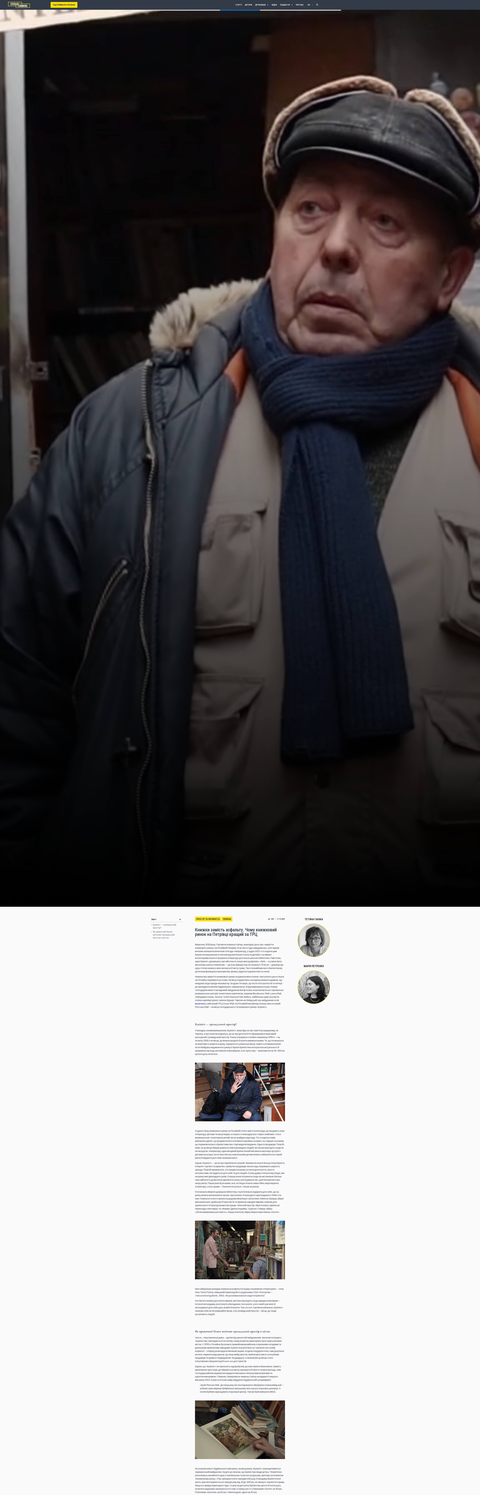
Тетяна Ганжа (314, 919)
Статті (239, 5)
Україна (227, 919)
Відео (274, 5)
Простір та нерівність (208, 919)
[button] (180, 919)
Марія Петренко (314, 966)
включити (200, 1003)
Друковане (260, 5)
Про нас (300, 5)
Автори (248, 5)
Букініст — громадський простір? (164, 926)
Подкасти (285, 5)
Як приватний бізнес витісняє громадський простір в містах (164, 935)
